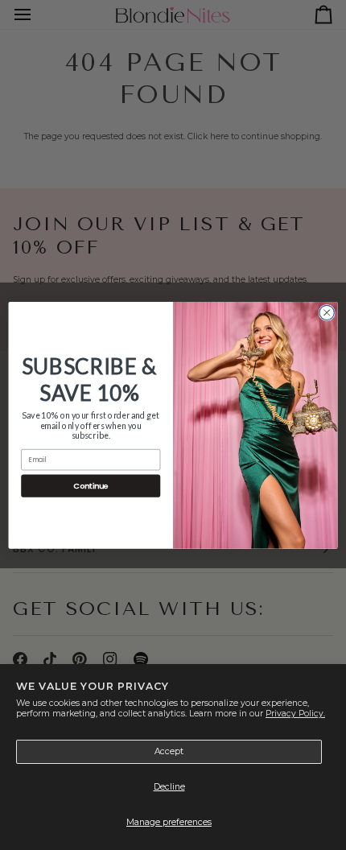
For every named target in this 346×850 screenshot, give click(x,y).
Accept (168, 751)
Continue (90, 485)
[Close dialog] (326, 312)
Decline (169, 787)
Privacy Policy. (295, 713)
